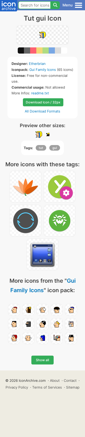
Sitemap (72, 387)
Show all (42, 360)
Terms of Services (47, 387)
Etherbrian (37, 64)
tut (41, 148)
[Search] (55, 5)
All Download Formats (42, 111)
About (55, 380)
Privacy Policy (17, 387)
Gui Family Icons (42, 70)
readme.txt (40, 93)
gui (54, 148)
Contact (70, 380)
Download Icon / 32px (43, 102)
